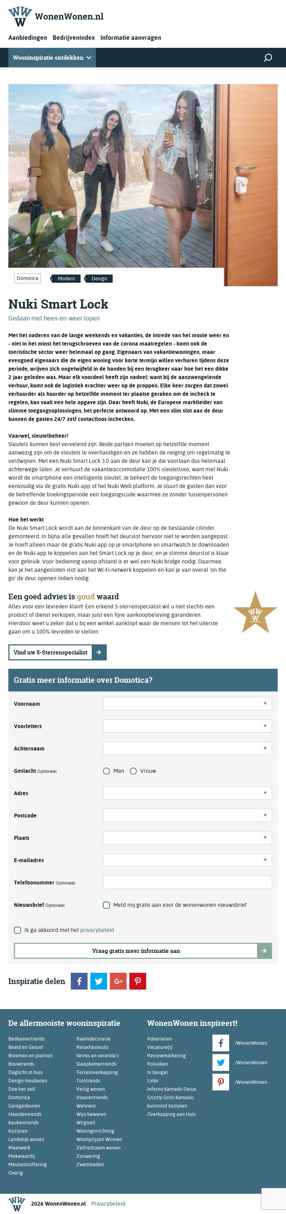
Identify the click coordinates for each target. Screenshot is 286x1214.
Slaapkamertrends (96, 1064)
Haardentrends (25, 1114)
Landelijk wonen (26, 1139)
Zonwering (88, 1156)
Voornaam (27, 704)
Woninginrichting (95, 1131)
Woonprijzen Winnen (99, 1139)
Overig (15, 1173)
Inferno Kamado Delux (171, 1089)
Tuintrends (88, 1080)
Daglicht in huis (25, 1072)
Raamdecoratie (93, 1039)
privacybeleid (97, 930)
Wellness (86, 1106)
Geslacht (35, 771)
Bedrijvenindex (74, 37)
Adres (21, 793)
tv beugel (157, 1072)
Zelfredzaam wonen (98, 1147)
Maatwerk (19, 1147)
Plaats (21, 838)
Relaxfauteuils (92, 1047)
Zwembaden (90, 1164)
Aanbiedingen (27, 37)
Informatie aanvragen (130, 37)
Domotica (27, 278)
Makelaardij (21, 1156)
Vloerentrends (92, 1097)
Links (152, 1080)
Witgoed (85, 1122)
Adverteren (159, 1039)
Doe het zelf (21, 1089)
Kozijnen (18, 1131)
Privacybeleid (108, 1203)
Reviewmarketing (166, 1055)
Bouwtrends (21, 1064)
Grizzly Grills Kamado (170, 1097)
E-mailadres (29, 860)
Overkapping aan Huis (171, 1114)
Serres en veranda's (97, 1055)
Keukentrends (23, 1122)
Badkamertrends (26, 1039)
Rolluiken (157, 1064)
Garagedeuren (24, 1106)
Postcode (25, 815)
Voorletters (28, 726)
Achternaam (29, 748)
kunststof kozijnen (167, 1106)
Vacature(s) (159, 1047)
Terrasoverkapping (97, 1072)
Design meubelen (27, 1080)
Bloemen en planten (30, 1055)
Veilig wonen (90, 1089)
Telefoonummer (44, 882)
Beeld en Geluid (25, 1047)
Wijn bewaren (91, 1114)
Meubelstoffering (27, 1164)
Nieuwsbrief (39, 905)
